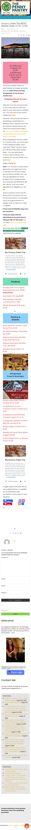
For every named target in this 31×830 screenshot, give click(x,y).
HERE (14, 115)
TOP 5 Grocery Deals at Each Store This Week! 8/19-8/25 (16, 715)
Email (3, 586)
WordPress (11, 825)
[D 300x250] (15, 311)
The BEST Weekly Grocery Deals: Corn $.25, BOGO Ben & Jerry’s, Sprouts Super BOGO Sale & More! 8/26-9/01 (16, 709)
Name (3, 579)
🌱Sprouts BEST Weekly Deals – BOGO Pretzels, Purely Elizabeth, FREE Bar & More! (15, 722)
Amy (5, 29)
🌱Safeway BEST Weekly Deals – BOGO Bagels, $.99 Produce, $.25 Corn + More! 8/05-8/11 (15, 749)
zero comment (6, 33)
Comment (5, 557)
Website (3, 593)
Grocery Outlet (5, 31)
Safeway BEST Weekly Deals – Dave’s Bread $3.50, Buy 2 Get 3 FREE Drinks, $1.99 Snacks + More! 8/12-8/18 (15, 729)
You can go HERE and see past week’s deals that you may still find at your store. (15, 133)
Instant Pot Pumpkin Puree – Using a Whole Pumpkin (16, 699)
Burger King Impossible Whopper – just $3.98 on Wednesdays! (16, 735)
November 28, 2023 (13, 29)
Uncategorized (14, 31)
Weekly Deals (22, 31)
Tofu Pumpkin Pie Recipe (13, 702)
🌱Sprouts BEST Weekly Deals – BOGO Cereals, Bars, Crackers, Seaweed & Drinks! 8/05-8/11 (15, 742)
